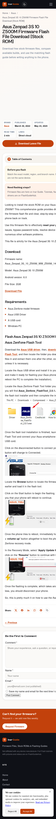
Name (9, 670)
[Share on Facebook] (22, 610)
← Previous (11, 622)
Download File (13, 291)
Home (5, 13)
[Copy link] (47, 610)
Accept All (27, 811)
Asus (13, 13)
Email (9, 681)
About (5, 779)
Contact (6, 784)
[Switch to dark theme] (24, 4)
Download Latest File (29, 143)
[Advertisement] (28, 90)
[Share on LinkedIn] (28, 610)
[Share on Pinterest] (40, 610)
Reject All (12, 811)
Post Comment (12, 695)
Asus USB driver (30, 349)
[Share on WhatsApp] (34, 610)
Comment (11, 642)
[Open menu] (51, 4)
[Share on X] (15, 610)
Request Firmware (14, 726)
